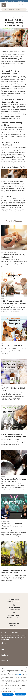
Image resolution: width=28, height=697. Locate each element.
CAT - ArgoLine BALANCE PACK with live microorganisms (13, 435)
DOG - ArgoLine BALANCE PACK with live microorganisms (13, 302)
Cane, (12, 17)
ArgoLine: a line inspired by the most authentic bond (13, 572)
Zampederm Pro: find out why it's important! (13, 256)
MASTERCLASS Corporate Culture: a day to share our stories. (11, 526)
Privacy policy (19, 674)
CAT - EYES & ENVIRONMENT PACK (13, 389)
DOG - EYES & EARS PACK (11, 346)
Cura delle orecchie (19, 17)
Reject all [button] (20, 694)
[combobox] (14, 9)
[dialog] (14, 681)
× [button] (26, 667)
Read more (11, 683)
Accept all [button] (7, 694)
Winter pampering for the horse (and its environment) (13, 480)
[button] (22, 5)
